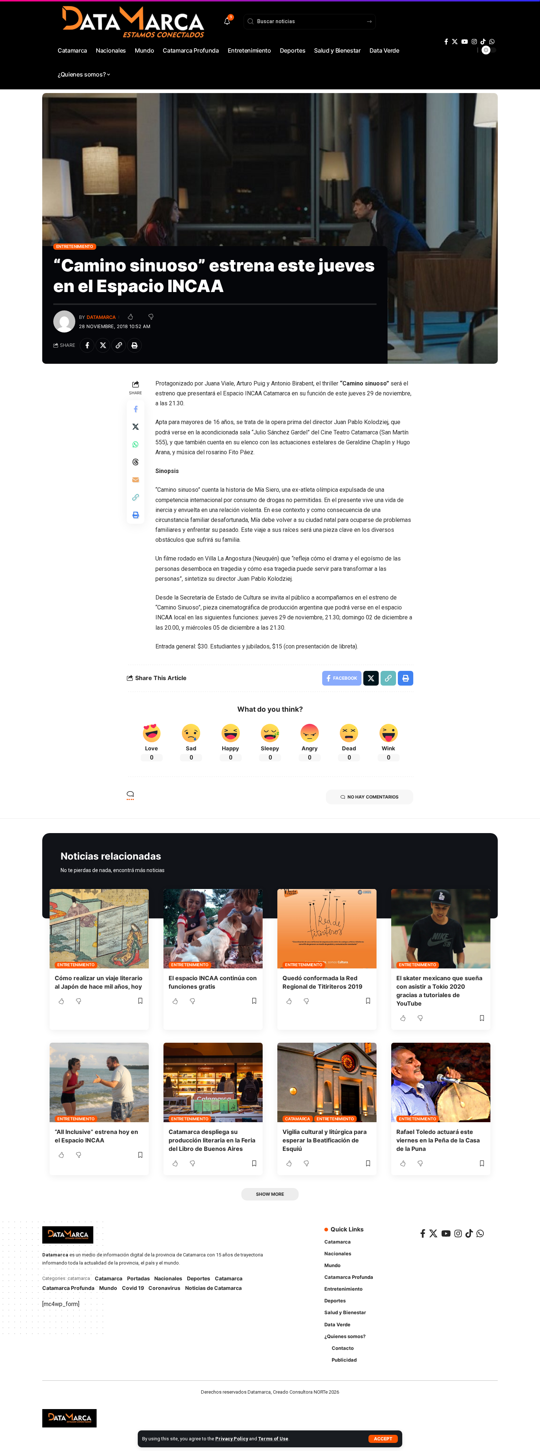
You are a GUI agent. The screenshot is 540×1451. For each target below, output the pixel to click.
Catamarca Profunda (68, 1288)
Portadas (138, 1278)
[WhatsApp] (491, 42)
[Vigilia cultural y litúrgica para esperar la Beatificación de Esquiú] (327, 1082)
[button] (383, 1439)
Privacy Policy (231, 1438)
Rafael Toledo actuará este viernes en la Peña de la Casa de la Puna (438, 1140)
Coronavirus (164, 1288)
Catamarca (297, 1118)
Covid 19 (133, 1288)
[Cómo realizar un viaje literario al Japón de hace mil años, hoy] (99, 928)
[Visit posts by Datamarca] (64, 321)
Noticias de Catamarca (213, 1288)
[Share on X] (103, 345)
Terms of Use (273, 1438)
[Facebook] (446, 42)
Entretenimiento (74, 246)
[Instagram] (474, 42)
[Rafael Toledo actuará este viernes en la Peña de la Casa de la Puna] (440, 1082)
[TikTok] (483, 42)
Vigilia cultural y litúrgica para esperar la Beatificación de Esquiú (324, 1140)
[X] (455, 42)
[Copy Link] (118, 345)
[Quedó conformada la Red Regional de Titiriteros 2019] (327, 928)
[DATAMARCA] (69, 1418)
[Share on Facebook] (87, 345)
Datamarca (101, 317)
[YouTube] (465, 42)
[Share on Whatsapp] (135, 444)
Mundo (108, 1288)
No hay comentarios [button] (373, 797)
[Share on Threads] (135, 462)
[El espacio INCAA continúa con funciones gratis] (213, 928)
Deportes (198, 1278)
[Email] (135, 479)
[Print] (134, 345)
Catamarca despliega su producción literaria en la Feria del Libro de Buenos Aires (212, 1140)
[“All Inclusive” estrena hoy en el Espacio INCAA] (99, 1082)
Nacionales (168, 1278)
